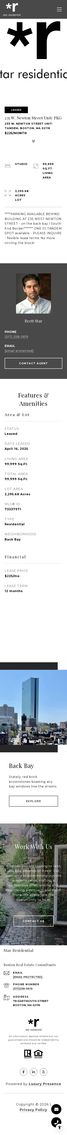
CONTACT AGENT (33, 363)
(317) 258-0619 (16, 337)
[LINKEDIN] (33, 1072)
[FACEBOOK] (23, 1072)
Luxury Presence (45, 1084)
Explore (33, 801)
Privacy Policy (33, 1110)
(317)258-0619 (23, 988)
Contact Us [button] (34, 921)
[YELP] (43, 1072)
